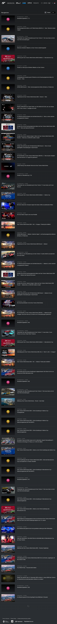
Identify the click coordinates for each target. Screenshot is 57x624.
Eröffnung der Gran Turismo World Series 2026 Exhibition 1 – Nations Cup (33, 195)
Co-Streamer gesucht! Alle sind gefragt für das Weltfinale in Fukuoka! (32, 597)
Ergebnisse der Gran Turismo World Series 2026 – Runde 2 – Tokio (32, 96)
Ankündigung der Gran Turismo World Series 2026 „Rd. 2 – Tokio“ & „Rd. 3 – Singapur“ (36, 352)
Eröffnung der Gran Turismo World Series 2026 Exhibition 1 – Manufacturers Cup (35, 342)
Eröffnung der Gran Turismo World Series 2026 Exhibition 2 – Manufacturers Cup (35, 57)
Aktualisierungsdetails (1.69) (23, 322)
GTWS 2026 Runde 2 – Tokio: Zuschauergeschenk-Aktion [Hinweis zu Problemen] (35, 87)
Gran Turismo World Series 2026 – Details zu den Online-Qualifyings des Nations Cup (36, 450)
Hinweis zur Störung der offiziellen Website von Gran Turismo (30, 67)
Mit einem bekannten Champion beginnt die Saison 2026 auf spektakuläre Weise (35, 204)
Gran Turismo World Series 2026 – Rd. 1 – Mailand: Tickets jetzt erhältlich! (33, 361)
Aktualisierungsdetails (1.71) (23, 18)
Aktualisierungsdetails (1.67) (23, 479)
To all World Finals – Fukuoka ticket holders (26, 567)
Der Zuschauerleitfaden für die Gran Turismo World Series (30, 302)
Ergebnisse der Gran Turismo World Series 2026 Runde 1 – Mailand (32, 244)
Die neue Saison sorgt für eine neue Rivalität (27, 214)
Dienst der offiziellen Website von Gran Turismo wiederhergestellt (31, 47)
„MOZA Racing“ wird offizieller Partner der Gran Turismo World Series (32, 165)
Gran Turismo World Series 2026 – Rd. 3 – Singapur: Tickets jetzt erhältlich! (34, 224)
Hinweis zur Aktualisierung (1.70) (24, 175)
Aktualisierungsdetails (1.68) (23, 381)
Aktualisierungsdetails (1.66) (23, 587)
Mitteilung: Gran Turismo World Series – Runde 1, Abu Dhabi (30, 401)
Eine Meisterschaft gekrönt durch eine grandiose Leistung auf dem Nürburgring (34, 528)
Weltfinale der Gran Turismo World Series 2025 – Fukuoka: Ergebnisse (32, 548)
